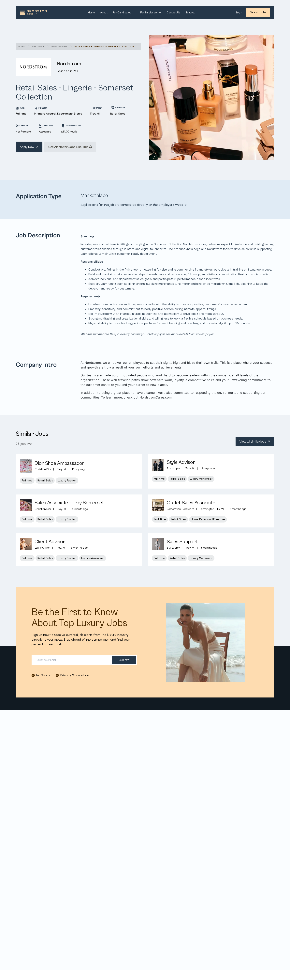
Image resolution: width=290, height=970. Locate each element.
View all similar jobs (252, 441)
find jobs (38, 46)
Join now (124, 660)
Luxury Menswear (201, 478)
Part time (160, 519)
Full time (27, 480)
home (21, 46)
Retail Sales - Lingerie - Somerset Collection (104, 46)
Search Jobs (258, 12)
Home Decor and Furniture (208, 519)
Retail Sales (45, 480)
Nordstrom (59, 46)
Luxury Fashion (67, 480)
